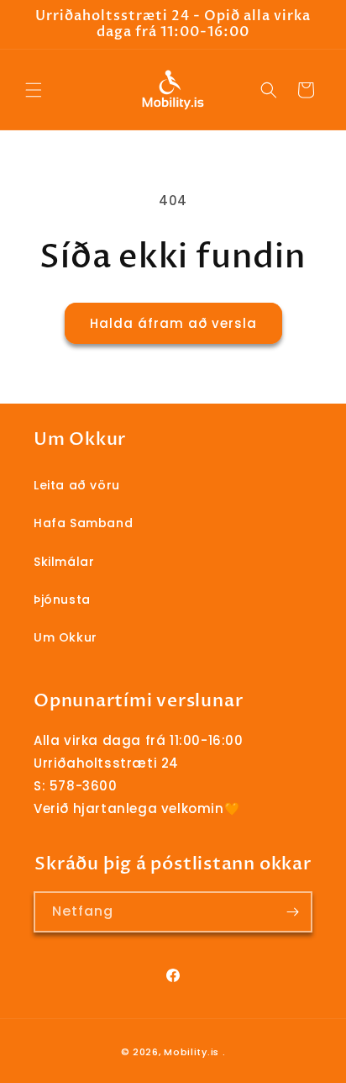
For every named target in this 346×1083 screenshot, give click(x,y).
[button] (33, 89)
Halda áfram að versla (173, 323)
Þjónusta (62, 599)
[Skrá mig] (292, 911)
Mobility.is (191, 1052)
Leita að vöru (77, 485)
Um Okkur (65, 637)
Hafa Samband (83, 523)
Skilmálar (64, 561)
